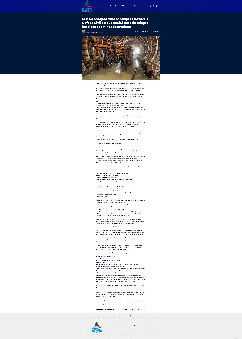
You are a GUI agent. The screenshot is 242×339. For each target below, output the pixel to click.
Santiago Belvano (90, 31)
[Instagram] (153, 6)
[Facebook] (151, 6)
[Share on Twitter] (145, 32)
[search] (150, 5)
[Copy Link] (151, 32)
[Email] (141, 309)
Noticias (98, 31)
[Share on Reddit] (149, 32)
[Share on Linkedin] (147, 32)
